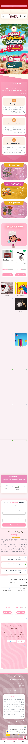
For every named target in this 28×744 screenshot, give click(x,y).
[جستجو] (20, 16)
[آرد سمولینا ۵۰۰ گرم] (7, 588)
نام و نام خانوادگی (22, 510)
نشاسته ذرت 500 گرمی (20, 590)
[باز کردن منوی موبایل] (24, 16)
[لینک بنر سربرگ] (14, 6)
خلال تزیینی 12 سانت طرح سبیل (21, 262)
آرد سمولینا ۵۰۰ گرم (7, 590)
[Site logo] (13, 16)
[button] (20, 274)
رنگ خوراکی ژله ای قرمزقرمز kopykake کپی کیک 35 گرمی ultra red (8, 260)
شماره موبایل (21, 518)
